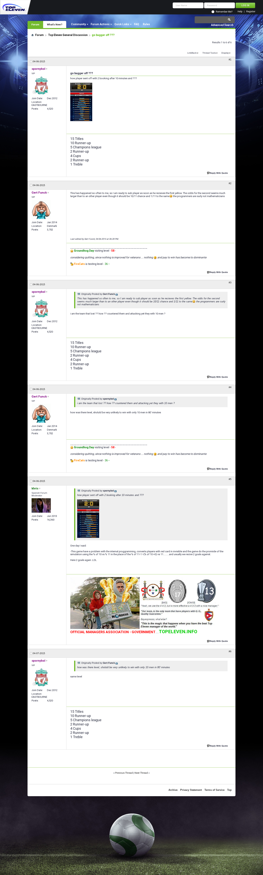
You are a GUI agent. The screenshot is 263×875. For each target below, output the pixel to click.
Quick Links (121, 24)
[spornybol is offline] (41, 85)
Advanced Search (222, 25)
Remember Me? (224, 11)
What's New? (54, 24)
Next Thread (141, 772)
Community (78, 24)
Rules (146, 24)
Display (225, 53)
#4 (230, 387)
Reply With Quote (219, 173)
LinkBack (192, 53)
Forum (35, 24)
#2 (230, 183)
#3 (230, 282)
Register (250, 12)
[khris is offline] (41, 505)
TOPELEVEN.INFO (178, 631)
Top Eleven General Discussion (68, 35)
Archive (173, 789)
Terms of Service (214, 789)
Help (240, 12)
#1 (230, 59)
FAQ (136, 24)
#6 (230, 651)
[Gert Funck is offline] (41, 209)
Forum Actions (100, 24)
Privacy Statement (191, 789)
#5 (230, 479)
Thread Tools (209, 53)
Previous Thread (124, 772)
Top (229, 789)
